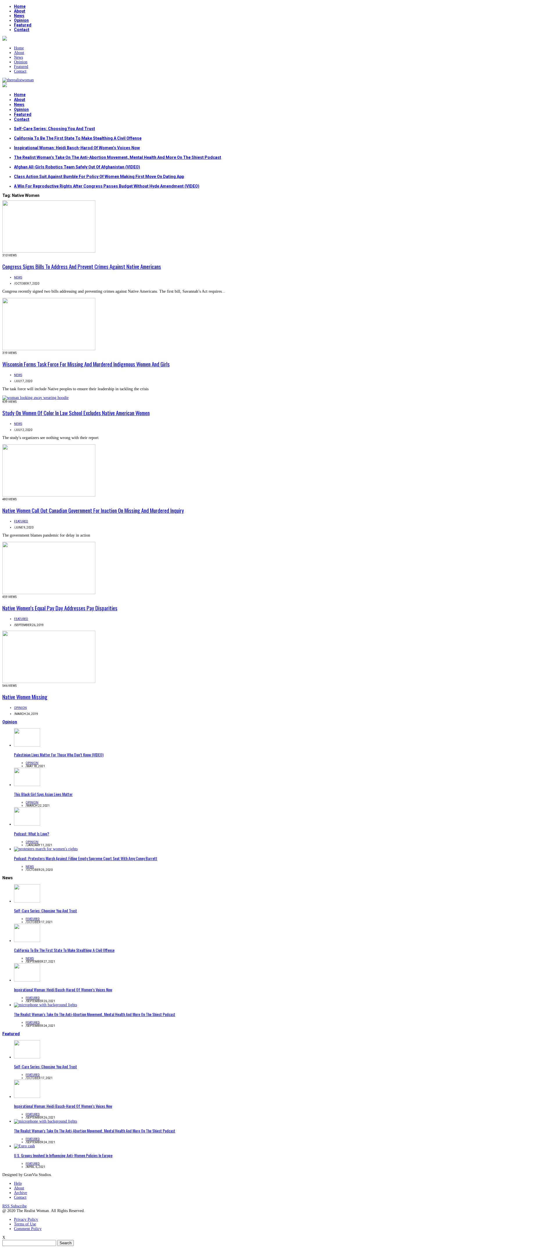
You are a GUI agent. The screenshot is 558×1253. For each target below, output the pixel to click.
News (19, 15)
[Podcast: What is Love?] (27, 824)
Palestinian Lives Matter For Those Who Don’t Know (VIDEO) (58, 755)
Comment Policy (28, 1229)
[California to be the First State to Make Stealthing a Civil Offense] (27, 941)
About (19, 11)
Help (18, 1183)
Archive (20, 1193)
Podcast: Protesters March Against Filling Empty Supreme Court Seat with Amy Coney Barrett (85, 858)
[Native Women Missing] (48, 681)
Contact (21, 29)
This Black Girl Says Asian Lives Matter (43, 794)
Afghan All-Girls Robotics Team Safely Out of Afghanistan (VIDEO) (77, 167)
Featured (22, 25)
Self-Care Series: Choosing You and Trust (54, 128)
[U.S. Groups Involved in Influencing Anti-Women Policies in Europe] (24, 1146)
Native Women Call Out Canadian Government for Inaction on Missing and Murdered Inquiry (93, 510)
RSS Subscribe (14, 1206)
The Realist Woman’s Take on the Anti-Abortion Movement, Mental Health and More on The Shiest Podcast (117, 157)
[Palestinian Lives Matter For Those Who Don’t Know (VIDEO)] (27, 745)
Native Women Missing (24, 697)
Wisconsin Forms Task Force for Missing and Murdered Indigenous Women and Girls (86, 364)
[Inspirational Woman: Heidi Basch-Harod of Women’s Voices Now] (27, 980)
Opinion (21, 20)
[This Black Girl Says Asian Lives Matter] (27, 785)
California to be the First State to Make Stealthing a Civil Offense (78, 138)
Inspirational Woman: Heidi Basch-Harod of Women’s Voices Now (77, 147)
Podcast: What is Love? (31, 833)
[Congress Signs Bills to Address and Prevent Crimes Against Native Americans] (48, 251)
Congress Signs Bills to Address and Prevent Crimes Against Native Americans (81, 266)
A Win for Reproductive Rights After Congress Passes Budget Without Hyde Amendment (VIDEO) (106, 186)
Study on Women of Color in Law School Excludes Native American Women (76, 413)
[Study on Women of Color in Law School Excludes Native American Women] (35, 398)
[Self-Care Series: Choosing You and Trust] (27, 901)
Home (20, 6)
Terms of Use (25, 1224)
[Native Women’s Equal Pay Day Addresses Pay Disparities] (48, 593)
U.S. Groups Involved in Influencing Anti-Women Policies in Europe (63, 1155)
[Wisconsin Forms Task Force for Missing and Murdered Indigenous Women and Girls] (48, 349)
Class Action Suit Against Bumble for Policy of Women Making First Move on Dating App (99, 176)
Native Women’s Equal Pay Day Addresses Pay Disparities (59, 608)
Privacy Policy (26, 1219)
